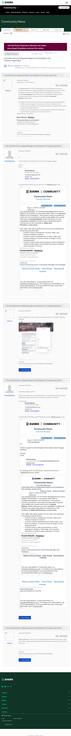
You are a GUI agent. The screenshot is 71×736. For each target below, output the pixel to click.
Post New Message (43, 199)
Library (34, 30)
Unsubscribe (37, 287)
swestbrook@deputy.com (32, 175)
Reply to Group (46, 206)
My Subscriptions (28, 286)
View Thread (47, 268)
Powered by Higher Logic (35, 735)
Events (57, 30)
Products (5, 28)
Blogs (46, 30)
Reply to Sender (60, 206)
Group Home (12, 28)
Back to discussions (13, 54)
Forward (42, 271)
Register (31, 117)
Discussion (19, 28)
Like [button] (67, 75)
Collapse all (40, 54)
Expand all (34, 54)
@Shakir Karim (25, 88)
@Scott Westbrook (24, 639)
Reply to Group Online (31, 268)
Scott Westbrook (10, 161)
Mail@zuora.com (51, 184)
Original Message (25, 370)
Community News (43, 196)
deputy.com (28, 177)
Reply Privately (63, 85)
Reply (57, 85)
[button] (15, 12)
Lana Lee (8, 90)
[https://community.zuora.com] (43, 478)
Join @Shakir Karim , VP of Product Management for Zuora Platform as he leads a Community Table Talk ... (40, 67)
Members (8, 33)
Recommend (59, 268)
